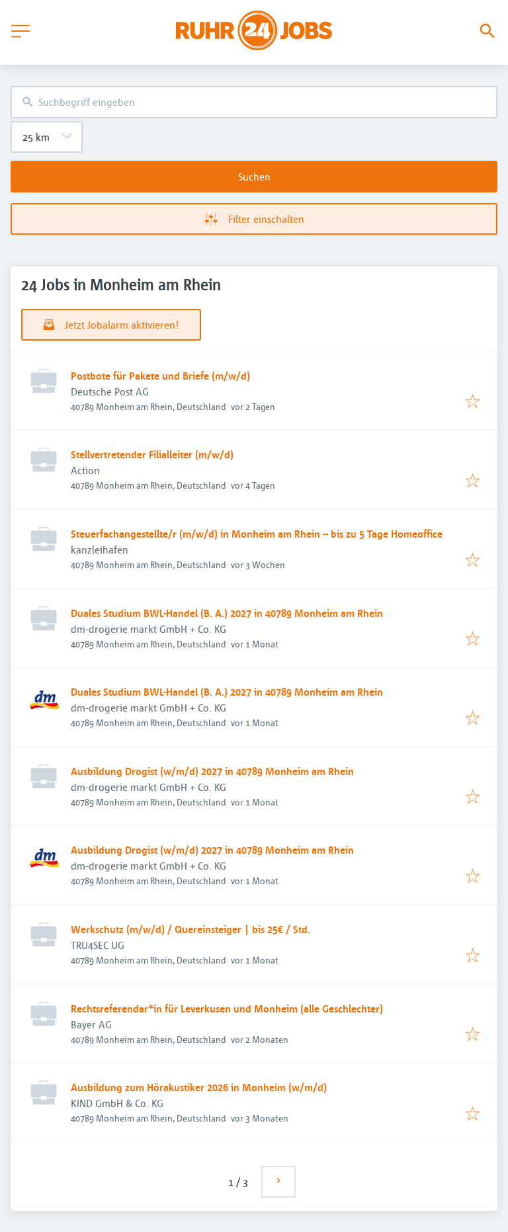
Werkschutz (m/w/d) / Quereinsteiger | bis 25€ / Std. (190, 929)
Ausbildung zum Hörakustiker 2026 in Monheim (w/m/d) (199, 1087)
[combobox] (254, 102)
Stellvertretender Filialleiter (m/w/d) (152, 454)
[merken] (472, 402)
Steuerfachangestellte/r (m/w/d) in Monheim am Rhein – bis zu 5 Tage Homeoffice (257, 533)
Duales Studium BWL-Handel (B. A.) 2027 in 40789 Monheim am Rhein (227, 613)
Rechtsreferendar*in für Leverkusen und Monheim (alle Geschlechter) (227, 1008)
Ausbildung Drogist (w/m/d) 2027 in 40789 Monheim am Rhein (212, 771)
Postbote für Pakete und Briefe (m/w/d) (160, 375)
